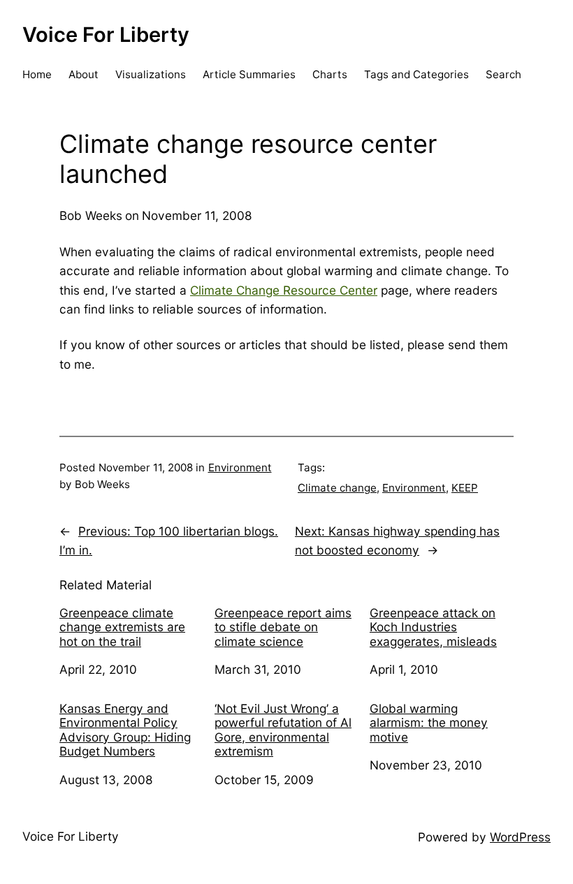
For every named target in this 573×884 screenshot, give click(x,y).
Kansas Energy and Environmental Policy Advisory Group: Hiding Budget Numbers (125, 730)
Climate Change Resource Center (283, 290)
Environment (240, 467)
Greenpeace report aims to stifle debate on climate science (283, 627)
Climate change (337, 487)
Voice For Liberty (105, 34)
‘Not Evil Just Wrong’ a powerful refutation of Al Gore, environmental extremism (283, 730)
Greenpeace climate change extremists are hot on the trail (122, 627)
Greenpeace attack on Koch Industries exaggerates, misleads (433, 627)
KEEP (464, 487)
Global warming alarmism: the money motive (429, 723)
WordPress (520, 837)
